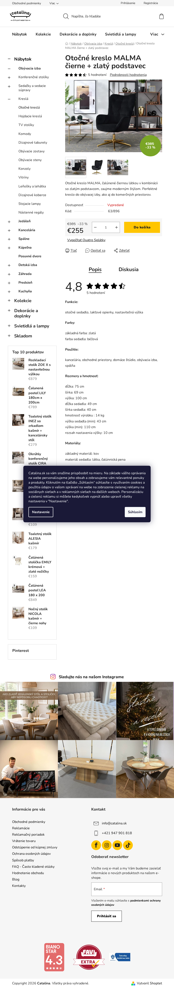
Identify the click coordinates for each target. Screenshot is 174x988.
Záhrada (25, 274)
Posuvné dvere (29, 256)
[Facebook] (96, 845)
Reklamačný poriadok (28, 834)
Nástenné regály (31, 212)
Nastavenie (41, 512)
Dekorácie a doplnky (26, 313)
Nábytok (22, 59)
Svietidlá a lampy (31, 326)
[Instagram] (107, 845)
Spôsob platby (23, 860)
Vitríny (23, 177)
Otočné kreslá (29, 107)
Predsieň (25, 282)
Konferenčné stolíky (33, 77)
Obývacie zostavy (31, 151)
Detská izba (27, 265)
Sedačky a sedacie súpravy (32, 88)
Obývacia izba (29, 68)
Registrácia (151, 3)
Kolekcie (22, 301)
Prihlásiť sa (106, 916)
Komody (24, 134)
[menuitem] (19, 34)
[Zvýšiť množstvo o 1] (116, 227)
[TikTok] (128, 845)
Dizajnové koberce (32, 195)
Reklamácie (21, 828)
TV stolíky (26, 125)
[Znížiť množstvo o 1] (95, 227)
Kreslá (23, 98)
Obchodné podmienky (26, 3)
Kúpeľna (25, 247)
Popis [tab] (95, 269)
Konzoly (24, 168)
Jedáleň (24, 221)
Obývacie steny (30, 160)
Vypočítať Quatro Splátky (86, 240)
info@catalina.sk (114, 823)
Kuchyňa (25, 291)
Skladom (23, 336)
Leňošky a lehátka (32, 186)
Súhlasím (135, 512)
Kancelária (26, 230)
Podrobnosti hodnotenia (128, 74)
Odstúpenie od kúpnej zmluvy (34, 847)
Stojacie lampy (29, 203)
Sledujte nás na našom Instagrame (91, 677)
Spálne (23, 238)
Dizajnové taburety (32, 142)
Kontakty (19, 885)
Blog (15, 879)
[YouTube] (117, 845)
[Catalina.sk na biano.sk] (54, 957)
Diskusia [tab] (129, 269)
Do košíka (142, 227)
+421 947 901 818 (117, 833)
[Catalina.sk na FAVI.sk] (89, 957)
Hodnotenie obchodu (28, 873)
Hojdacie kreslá (30, 116)
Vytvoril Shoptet (149, 983)
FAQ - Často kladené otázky (33, 866)
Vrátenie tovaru (24, 841)
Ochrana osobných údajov (31, 853)
